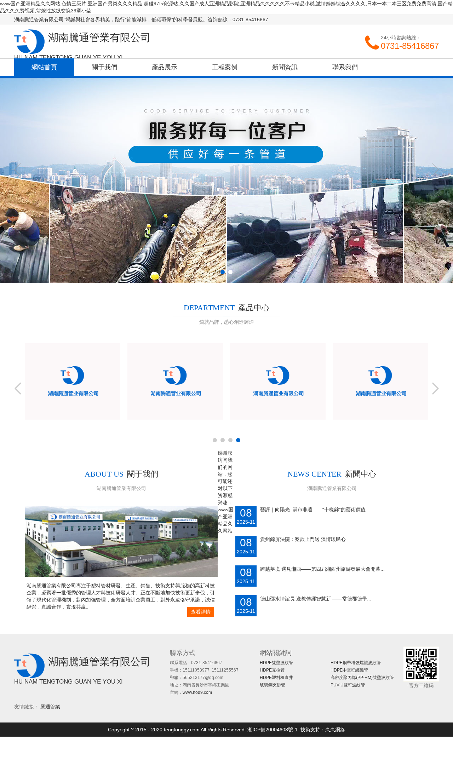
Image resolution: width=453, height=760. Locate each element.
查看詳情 (201, 612)
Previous (18, 169)
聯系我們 (345, 67)
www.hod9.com (197, 692)
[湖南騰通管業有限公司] (121, 575)
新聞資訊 (285, 67)
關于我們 (104, 67)
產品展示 (164, 67)
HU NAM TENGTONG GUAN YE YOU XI (68, 57)
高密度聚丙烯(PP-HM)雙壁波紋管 (362, 677)
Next (435, 169)
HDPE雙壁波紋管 (276, 662)
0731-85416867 (410, 46)
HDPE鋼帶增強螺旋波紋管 (356, 662)
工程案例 (224, 67)
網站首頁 (44, 67)
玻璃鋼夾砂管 (272, 685)
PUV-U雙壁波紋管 (348, 685)
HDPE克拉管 (272, 670)
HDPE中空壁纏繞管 (349, 670)
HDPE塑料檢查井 (276, 677)
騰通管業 (50, 706)
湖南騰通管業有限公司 (29, 41)
